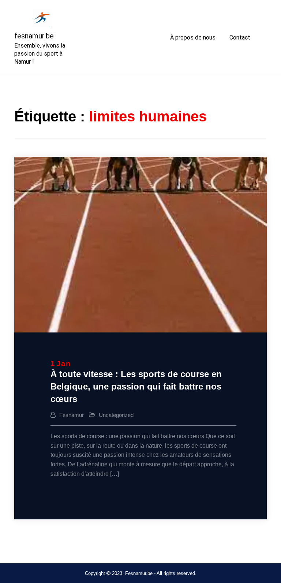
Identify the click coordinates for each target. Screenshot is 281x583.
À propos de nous (193, 37)
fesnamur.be (34, 35)
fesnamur (71, 415)
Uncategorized (116, 415)
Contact (239, 37)
